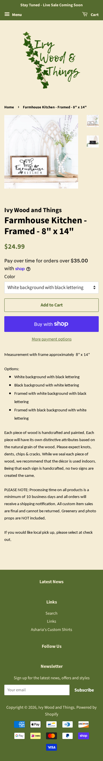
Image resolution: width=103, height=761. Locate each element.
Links (51, 621)
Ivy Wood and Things (56, 707)
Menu (16, 15)
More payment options (52, 339)
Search (51, 613)
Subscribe (84, 690)
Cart (94, 15)
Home (9, 107)
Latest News (51, 582)
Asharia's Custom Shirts (51, 630)
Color (9, 276)
